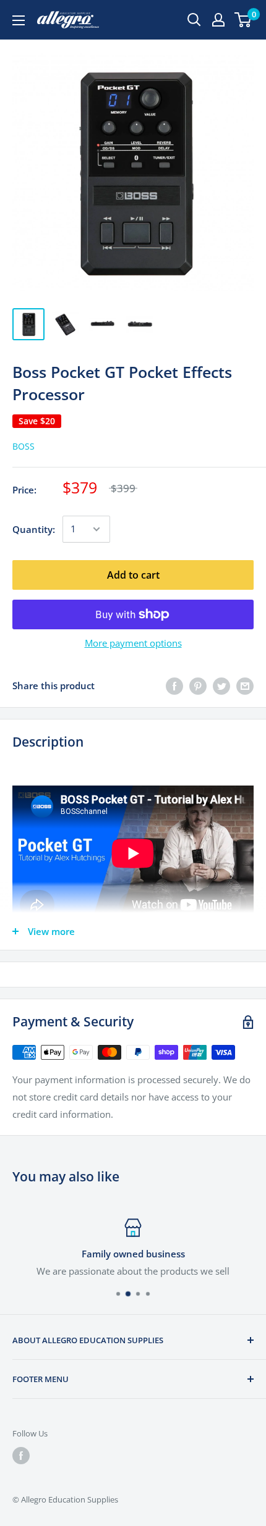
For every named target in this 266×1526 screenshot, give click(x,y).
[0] (243, 19)
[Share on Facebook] (174, 685)
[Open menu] (18, 20)
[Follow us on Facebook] (21, 1455)
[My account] (218, 20)
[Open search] (194, 20)
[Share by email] (245, 685)
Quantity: (33, 529)
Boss (23, 446)
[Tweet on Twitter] (221, 685)
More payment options (133, 643)
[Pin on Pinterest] (198, 685)
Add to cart (133, 575)
